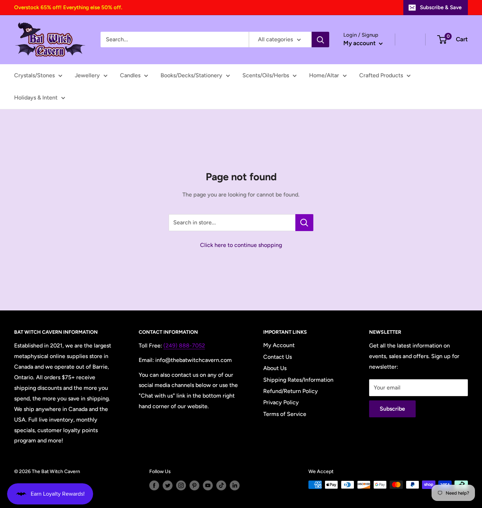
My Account (279, 345)
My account (360, 43)
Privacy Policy (281, 402)
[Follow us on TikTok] (221, 485)
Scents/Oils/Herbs (265, 75)
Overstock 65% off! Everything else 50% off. (68, 7)
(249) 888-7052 (184, 345)
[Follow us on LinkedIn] (235, 485)
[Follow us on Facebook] (154, 485)
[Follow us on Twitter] (168, 485)
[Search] (320, 39)
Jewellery (87, 75)
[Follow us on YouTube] (208, 485)
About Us (275, 368)
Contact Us (277, 356)
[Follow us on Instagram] (181, 485)
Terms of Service (284, 414)
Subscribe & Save (441, 7)
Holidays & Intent (36, 97)
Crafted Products (381, 75)
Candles (130, 75)
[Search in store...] (304, 222)
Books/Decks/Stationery (191, 75)
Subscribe (392, 408)
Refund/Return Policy (290, 391)
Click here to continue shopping (241, 245)
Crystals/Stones (34, 75)
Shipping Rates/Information (298, 379)
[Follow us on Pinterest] (194, 485)
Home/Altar (324, 75)
